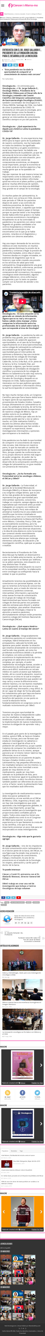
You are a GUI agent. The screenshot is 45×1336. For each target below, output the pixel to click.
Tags (21, 1151)
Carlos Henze (6, 1331)
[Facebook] (21, 1328)
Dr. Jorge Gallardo (18, 902)
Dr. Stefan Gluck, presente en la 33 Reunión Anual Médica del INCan (22, 1176)
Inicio (3, 17)
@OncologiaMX (6, 1244)
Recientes (14, 1151)
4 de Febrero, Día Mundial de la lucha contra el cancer (18, 1155)
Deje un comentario (10, 61)
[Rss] (19, 1328)
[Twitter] (23, 1328)
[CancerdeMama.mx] (22, 5)
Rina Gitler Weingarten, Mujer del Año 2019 (26, 1161)
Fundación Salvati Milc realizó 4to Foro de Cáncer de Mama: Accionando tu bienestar (29, 939)
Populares (5, 1151)
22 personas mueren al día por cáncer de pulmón (16, 1170)
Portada (36, 902)
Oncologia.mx (11, 1326)
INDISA (29, 902)
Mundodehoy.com (34, 1326)
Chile (7, 902)
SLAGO (4, 905)
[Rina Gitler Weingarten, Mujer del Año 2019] (6, 1164)
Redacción (7, 59)
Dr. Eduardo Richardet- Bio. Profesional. (14, 933)
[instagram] (25, 1328)
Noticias (9, 17)
